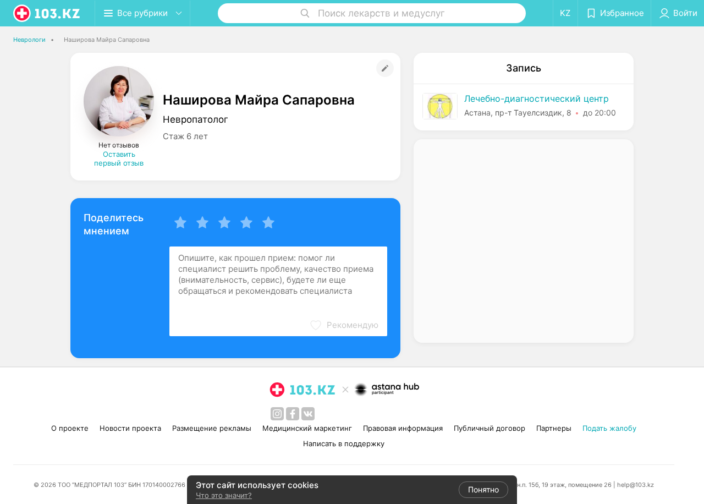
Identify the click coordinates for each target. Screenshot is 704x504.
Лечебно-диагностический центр (536, 98)
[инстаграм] (277, 413)
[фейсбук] (292, 413)
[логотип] (47, 13)
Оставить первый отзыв (119, 158)
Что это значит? (224, 495)
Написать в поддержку (343, 443)
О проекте (70, 428)
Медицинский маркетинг (307, 428)
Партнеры (553, 428)
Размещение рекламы (211, 428)
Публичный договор (489, 428)
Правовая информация (403, 428)
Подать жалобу (609, 428)
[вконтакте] (308, 413)
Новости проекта (130, 428)
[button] (343, 325)
